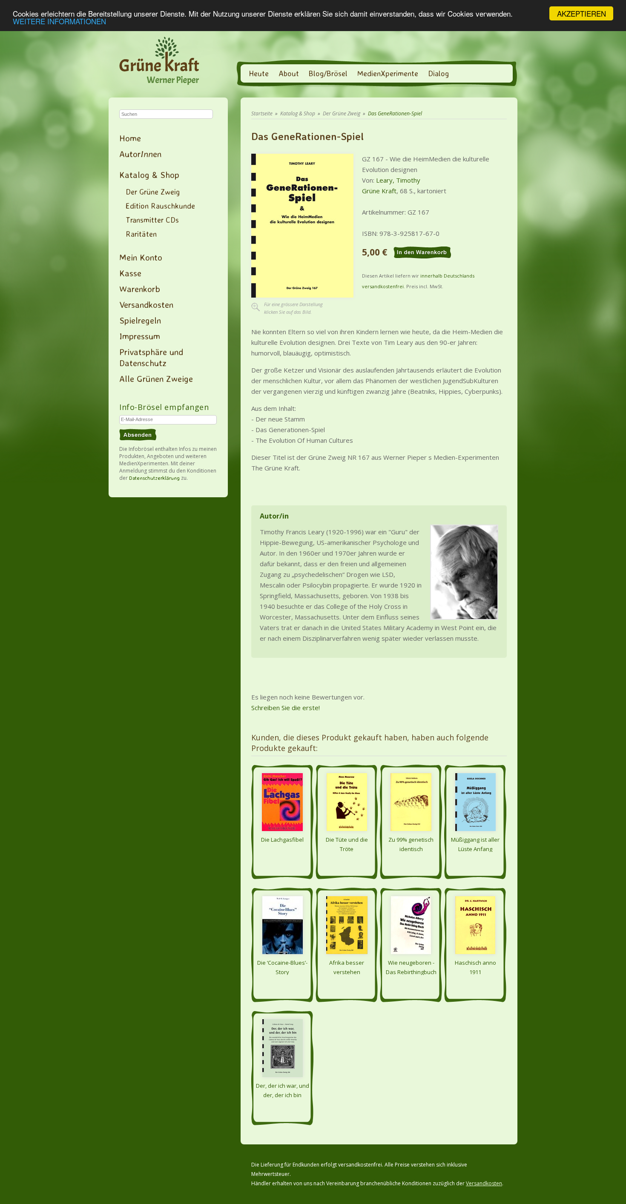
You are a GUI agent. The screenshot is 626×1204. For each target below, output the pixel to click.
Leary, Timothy (398, 180)
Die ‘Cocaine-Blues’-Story (282, 967)
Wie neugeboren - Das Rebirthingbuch (411, 967)
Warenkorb (139, 288)
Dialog (438, 73)
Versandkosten (146, 304)
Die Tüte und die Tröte (347, 844)
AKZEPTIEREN (581, 13)
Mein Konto (140, 257)
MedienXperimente (387, 73)
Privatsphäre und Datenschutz (151, 357)
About (289, 73)
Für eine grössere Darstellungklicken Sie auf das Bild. (293, 308)
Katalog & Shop (149, 174)
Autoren (140, 153)
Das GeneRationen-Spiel (395, 113)
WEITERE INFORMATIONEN (59, 21)
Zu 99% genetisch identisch (411, 844)
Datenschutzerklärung (154, 478)
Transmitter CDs (152, 219)
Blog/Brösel (328, 73)
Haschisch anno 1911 (475, 967)
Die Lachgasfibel (282, 839)
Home (130, 137)
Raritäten (141, 233)
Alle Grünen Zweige (156, 378)
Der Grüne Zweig (153, 191)
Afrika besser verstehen (346, 967)
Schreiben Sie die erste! (285, 707)
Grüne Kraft (379, 190)
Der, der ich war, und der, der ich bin (282, 1090)
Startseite (262, 113)
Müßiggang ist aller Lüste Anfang (475, 844)
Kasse (130, 272)
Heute (259, 73)
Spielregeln (140, 320)
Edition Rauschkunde (160, 205)
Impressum (139, 335)
